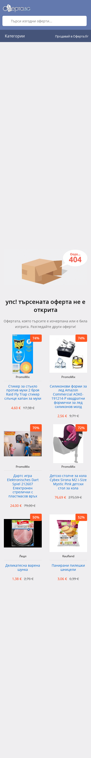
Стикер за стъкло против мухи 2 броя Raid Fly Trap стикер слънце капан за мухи (22, 392)
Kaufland (68, 556)
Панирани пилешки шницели (68, 568)
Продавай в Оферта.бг (72, 36)
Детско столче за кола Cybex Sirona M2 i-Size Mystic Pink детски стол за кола (68, 482)
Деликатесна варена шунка (22, 568)
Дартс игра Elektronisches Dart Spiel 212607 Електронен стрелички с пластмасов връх (23, 486)
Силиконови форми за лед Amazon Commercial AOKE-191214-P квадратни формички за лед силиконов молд (68, 396)
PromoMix (23, 377)
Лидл (22, 556)
